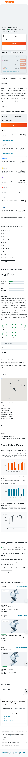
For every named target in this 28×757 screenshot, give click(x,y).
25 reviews (20, 29)
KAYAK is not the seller (7, 740)
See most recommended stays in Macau (21, 648)
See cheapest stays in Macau (22, 616)
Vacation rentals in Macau (9, 720)
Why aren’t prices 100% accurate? (10, 745)
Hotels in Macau (7, 718)
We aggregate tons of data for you (10, 742)
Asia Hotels (15, 752)
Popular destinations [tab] (20, 708)
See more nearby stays (22, 586)
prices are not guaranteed (7, 735)
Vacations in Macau (8, 716)
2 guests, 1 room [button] (7, 39)
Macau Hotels (9, 753)
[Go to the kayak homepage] (9, 2)
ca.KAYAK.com (4, 752)
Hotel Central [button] (4, 668)
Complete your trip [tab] (7, 708)
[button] (2, 2)
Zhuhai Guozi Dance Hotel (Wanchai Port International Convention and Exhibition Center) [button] (12, 636)
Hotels (9, 752)
